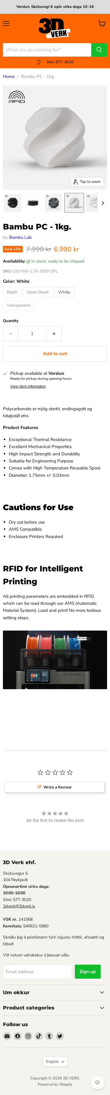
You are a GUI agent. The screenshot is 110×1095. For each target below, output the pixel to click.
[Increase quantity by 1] (54, 333)
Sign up (87, 971)
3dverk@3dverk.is (19, 906)
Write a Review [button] (58, 787)
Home (9, 76)
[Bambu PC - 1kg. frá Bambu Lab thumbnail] (33, 202)
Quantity (10, 321)
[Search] (99, 50)
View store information (28, 386)
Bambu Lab (20, 237)
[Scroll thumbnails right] (101, 203)
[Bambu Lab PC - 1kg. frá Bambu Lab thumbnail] (12, 202)
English (52, 1061)
